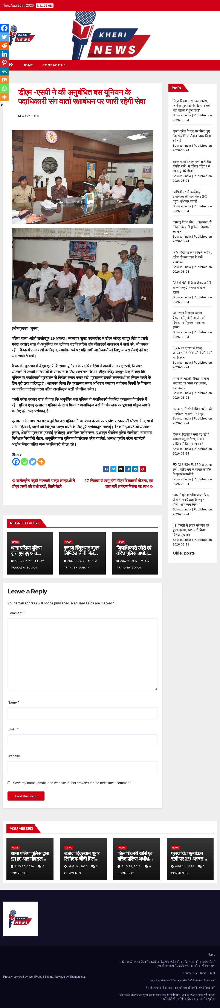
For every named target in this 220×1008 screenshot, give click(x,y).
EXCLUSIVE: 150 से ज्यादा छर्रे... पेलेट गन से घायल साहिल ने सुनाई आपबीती (192, 469)
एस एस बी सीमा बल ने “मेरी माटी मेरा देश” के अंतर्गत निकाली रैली (182, 980)
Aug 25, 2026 (24, 866)
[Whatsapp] (24, 462)
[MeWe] (4, 71)
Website (14, 756)
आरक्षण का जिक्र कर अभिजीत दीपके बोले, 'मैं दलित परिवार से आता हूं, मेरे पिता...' (192, 166)
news (15, 542)
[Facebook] (16, 462)
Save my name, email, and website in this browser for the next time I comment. (72, 783)
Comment (16, 613)
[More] (41, 462)
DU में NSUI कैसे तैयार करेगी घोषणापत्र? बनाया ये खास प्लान (192, 287)
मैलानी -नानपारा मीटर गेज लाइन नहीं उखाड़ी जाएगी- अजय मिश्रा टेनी (180, 987)
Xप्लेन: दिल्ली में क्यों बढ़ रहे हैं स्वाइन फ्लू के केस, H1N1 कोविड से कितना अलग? (191, 439)
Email (13, 729)
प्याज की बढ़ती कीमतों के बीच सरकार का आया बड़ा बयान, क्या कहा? (191, 383)
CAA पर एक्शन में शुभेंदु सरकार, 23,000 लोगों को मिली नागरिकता (192, 353)
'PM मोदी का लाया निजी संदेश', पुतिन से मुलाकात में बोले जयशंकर (192, 257)
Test (212, 973)
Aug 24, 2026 (77, 866)
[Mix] (4, 79)
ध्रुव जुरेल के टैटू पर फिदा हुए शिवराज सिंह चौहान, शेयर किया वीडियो (192, 136)
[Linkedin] (4, 54)
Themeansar (77, 976)
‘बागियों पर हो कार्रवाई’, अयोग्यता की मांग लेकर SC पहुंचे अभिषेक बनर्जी (190, 196)
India (203, 973)
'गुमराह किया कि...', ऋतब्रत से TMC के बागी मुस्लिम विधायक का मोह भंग (192, 227)
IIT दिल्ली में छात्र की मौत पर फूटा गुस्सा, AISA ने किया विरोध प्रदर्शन (191, 530)
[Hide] (1, 105)
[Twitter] (33, 462)
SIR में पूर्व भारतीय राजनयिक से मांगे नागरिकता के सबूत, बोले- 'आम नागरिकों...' (191, 499)
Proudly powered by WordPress (23, 976)
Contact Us (54, 65)
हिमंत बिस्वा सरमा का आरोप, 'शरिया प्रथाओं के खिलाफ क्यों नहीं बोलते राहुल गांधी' (192, 105)
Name (13, 702)
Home (28, 65)
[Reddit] (4, 45)
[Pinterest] (4, 62)
